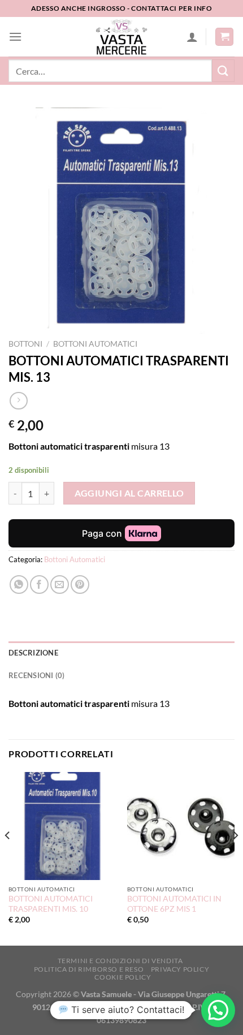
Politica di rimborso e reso (89, 969)
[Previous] (8, 858)
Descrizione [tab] (33, 652)
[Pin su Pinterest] (80, 584)
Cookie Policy (122, 977)
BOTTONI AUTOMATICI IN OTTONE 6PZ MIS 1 (174, 903)
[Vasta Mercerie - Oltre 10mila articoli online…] (121, 37)
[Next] (235, 858)
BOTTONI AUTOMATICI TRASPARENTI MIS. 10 (50, 903)
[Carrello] (224, 37)
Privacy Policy (180, 969)
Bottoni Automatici (95, 343)
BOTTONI (25, 343)
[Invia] (223, 70)
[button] (218, 1010)
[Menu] (15, 36)
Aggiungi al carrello (129, 493)
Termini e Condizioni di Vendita (120, 960)
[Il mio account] (192, 36)
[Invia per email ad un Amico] (59, 584)
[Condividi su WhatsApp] (19, 584)
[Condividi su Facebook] (39, 584)
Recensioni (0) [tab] (36, 675)
